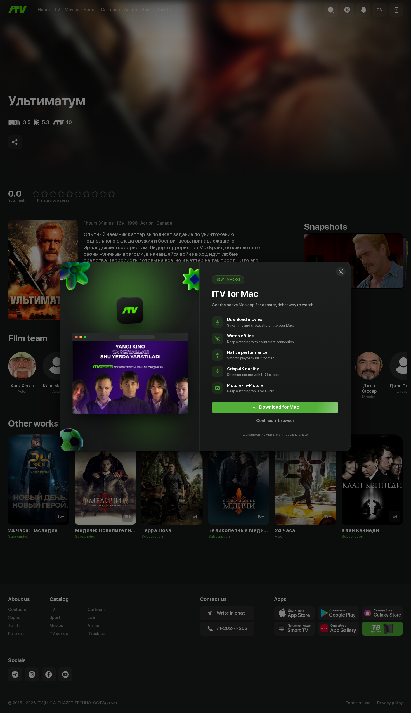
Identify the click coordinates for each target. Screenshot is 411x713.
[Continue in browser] (341, 271)
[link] (275, 407)
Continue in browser (275, 420)
